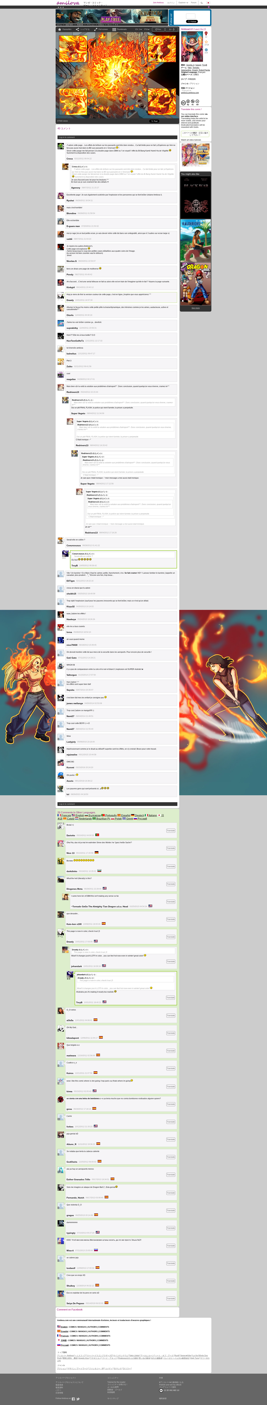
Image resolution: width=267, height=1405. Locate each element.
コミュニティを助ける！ (117, 1384)
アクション (91, 25)
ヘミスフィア (80, 1355)
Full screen (103, 29)
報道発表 (59, 1385)
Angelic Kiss (83, 1358)
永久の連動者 (156, 1358)
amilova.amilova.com (190, 93)
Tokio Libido (134, 1355)
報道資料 (59, 1387)
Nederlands (85, 818)
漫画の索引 (69, 25)
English (79, 815)
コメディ (108, 1368)
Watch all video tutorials (191, 140)
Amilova (101, 25)
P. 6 (116, 25)
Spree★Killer (185, 1355)
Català (70, 818)
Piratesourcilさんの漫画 (128, 1358)
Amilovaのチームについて (193, 29)
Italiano (152, 815)
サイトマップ (113, 1398)
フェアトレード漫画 (167, 1387)
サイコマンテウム (120, 1355)
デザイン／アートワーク (78, 1368)
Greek (129, 818)
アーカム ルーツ (147, 1355)
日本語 (64, 1340)
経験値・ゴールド (114, 1390)
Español (125, 815)
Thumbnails (122, 29)
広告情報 (59, 1393)
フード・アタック (109, 1358)
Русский (142, 818)
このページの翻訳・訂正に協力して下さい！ (195, 134)
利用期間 (111, 1392)
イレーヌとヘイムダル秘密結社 (176, 1358)
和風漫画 (80, 25)
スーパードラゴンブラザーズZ (99, 1355)
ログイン (171, 3)
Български (94, 815)
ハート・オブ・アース (164, 1355)
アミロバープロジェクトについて (69, 1382)
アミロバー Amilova (65, 1355)
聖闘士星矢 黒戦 (70, 1358)
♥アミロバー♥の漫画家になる (171, 1382)
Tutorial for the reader (116, 1382)
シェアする (85, 29)
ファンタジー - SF (96, 1368)
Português (111, 815)
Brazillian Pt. (103, 818)
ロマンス (118, 1368)
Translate (171, 831)
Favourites (67, 29)
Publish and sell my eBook (170, 1385)
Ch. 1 (109, 25)
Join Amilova (158, 3)
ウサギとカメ (95, 1358)
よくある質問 (113, 1387)
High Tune (194, 1358)
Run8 (177, 1355)
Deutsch (139, 815)
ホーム (59, 25)
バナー (58, 1390)
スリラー (127, 1368)
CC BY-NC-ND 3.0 (171, 1390)
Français (66, 815)
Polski (118, 818)
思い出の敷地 (144, 1358)
